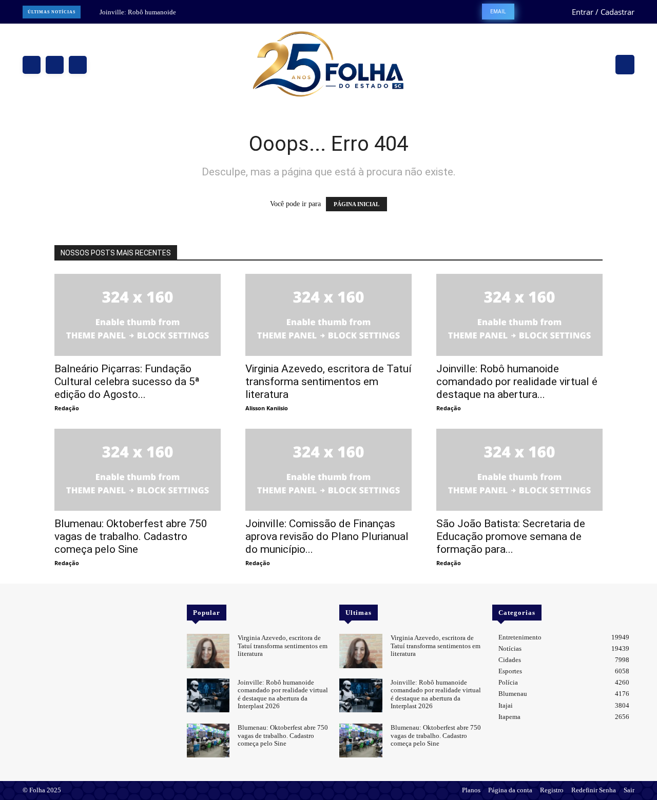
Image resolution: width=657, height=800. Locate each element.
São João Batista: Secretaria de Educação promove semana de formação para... (510, 536)
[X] (78, 65)
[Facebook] (32, 65)
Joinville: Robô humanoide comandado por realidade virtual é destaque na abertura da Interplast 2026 (283, 694)
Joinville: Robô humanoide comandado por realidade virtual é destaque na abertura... (516, 382)
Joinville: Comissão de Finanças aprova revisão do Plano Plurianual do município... (327, 536)
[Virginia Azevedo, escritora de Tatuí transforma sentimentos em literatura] (328, 315)
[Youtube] (58, 611)
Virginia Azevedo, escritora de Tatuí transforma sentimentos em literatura (328, 382)
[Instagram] (55, 65)
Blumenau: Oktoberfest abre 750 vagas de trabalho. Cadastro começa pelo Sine (130, 536)
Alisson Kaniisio (266, 408)
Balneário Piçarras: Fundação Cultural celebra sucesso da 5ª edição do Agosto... (127, 382)
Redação (66, 408)
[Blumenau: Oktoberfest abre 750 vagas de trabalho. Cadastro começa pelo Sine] (137, 470)
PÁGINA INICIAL (356, 204)
